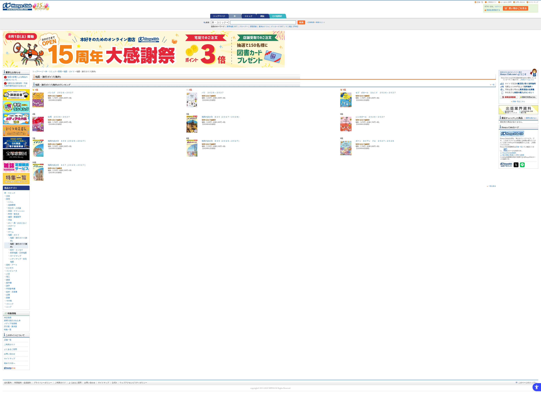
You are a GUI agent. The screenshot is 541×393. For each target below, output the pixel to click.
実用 (8, 199)
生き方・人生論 (14, 208)
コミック (248, 16)
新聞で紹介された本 (12, 320)
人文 (8, 274)
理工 (8, 277)
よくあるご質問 (506, 2)
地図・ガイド (13, 235)
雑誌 (262, 16)
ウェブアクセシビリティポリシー (133, 383)
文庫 (8, 295)
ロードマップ (15, 256)
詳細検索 (311, 22)
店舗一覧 (480, 2)
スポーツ (11, 226)
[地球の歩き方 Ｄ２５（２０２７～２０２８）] (192, 131)
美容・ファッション (16, 211)
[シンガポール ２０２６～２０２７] (346, 131)
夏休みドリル (264, 26)
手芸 (10, 220)
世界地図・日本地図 (18, 253)
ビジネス (10, 268)
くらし (11, 202)
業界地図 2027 (232, 26)
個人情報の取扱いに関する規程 (513, 155)
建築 (8, 280)
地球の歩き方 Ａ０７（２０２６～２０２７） (67, 165)
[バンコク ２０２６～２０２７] (38, 107)
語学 (8, 286)
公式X (114, 383)
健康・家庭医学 (14, 217)
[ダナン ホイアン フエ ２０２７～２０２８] (346, 155)
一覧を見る (492, 186)
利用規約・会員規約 (22, 383)
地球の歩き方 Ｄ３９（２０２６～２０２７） (221, 141)
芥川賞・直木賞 (10, 326)
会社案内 (8, 383)
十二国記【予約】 (292, 26)
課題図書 (253, 26)
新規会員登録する (493, 10)
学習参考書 (10, 289)
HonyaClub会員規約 (509, 153)
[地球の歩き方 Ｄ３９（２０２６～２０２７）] (192, 155)
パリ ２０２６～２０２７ (213, 93)
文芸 (8, 196)
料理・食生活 (13, 214)
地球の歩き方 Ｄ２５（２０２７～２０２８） (221, 117)
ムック (9, 307)
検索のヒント (320, 22)
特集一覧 (7, 329)
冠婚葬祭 (11, 205)
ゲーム (11, 232)
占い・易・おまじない (17, 223)
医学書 (9, 283)
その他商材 (277, 16)
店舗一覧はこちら (519, 101)
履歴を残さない (531, 118)
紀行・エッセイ (16, 250)
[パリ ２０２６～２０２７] (192, 107)
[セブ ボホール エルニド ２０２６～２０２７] (346, 107)
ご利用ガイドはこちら (527, 79)
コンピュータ (11, 271)
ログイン (498, 6)
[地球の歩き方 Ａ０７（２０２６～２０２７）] (38, 179)
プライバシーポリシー (43, 383)
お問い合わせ (520, 2)
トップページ (219, 16)
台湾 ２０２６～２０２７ (59, 117)
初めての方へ (9, 363)
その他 (9, 301)
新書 (8, 298)
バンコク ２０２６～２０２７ (61, 93)
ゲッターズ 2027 (277, 26)
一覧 (493, 85)
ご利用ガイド (491, 2)
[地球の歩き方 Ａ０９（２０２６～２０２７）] (38, 155)
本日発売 (7, 318)
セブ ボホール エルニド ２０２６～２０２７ (376, 93)
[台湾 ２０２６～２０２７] (38, 131)
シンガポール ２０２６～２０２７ (370, 117)
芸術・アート (11, 265)
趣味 (10, 229)
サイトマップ (533, 2)
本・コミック (9, 193)
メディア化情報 (10, 323)
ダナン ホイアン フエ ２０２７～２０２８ (375, 141)
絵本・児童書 (11, 292)
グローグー (243, 26)
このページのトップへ (527, 383)
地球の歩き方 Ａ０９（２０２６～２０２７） (67, 141)
